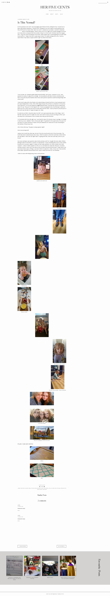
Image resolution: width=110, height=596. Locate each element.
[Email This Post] (44, 486)
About (51, 14)
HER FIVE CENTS (55, 7)
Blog (61, 14)
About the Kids (31, 488)
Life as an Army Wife (52, 488)
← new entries (22, 546)
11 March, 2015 (20, 506)
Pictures (58, 488)
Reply (19, 510)
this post (20, 31)
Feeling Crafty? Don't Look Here (41, 488)
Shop (56, 14)
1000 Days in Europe (24, 488)
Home (47, 14)
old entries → (61, 546)
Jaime (19, 505)
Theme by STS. (60, 594)
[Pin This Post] (42, 486)
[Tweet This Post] (39, 486)
